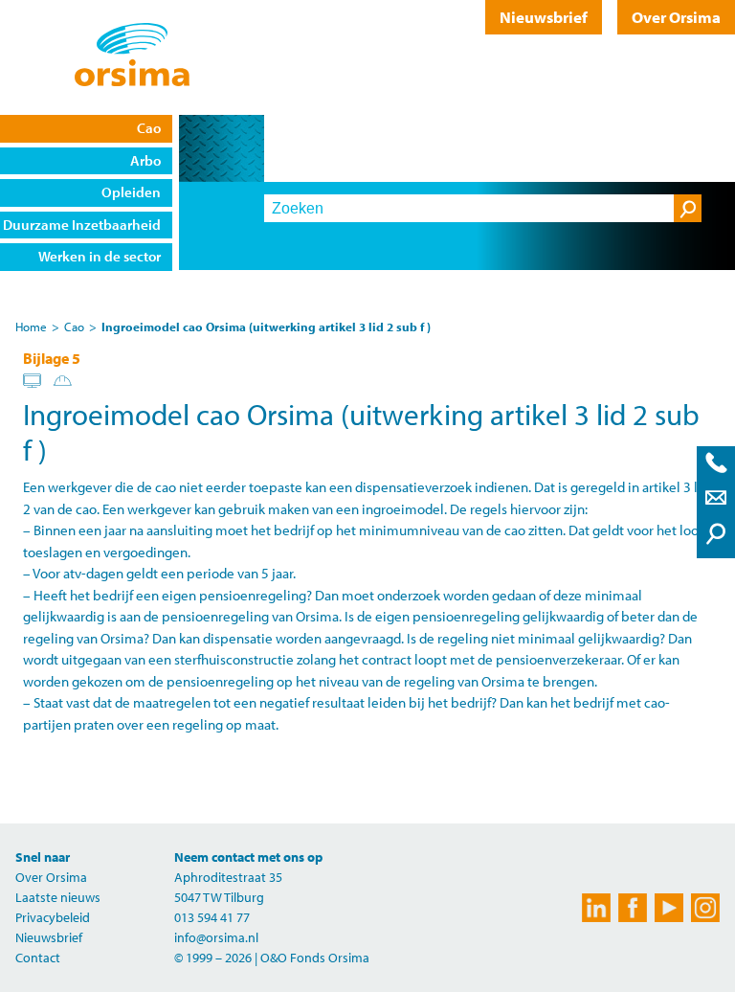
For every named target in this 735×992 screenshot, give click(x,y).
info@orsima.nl (216, 937)
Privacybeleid (52, 917)
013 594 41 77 (212, 917)
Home (31, 326)
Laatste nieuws (57, 897)
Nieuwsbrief (544, 17)
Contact (37, 957)
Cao (74, 326)
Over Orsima (676, 17)
